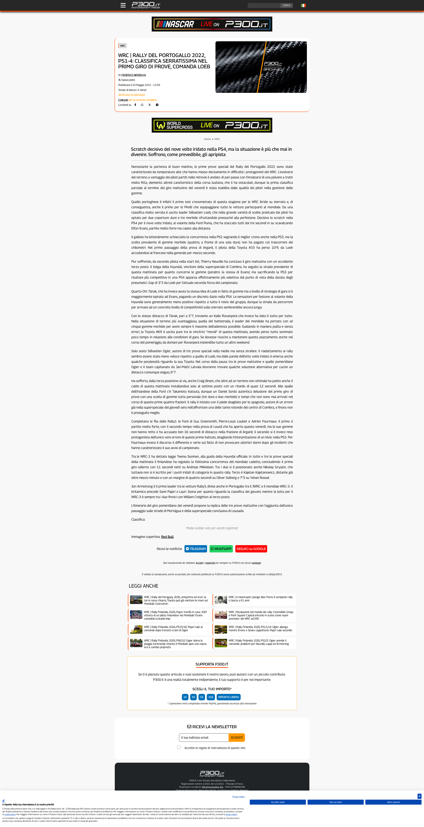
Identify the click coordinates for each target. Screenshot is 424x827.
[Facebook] (135, 105)
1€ (185, 697)
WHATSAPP (223, 549)
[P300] (212, 131)
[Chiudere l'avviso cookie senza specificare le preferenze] (420, 796)
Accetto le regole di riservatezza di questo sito (215, 748)
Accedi (199, 562)
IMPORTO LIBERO (228, 697)
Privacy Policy (239, 796)
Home (207, 139)
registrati (210, 562)
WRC (122, 45)
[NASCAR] (212, 30)
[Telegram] (157, 105)
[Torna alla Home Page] (144, 7)
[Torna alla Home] (212, 777)
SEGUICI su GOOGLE (251, 549)
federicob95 (128, 80)
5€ (201, 697)
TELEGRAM (197, 549)
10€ (210, 697)
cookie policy (10, 814)
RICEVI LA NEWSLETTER (214, 726)
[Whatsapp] (142, 105)
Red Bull (167, 537)
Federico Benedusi (133, 75)
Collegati (123, 99)
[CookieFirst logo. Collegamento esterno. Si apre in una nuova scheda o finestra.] (3, 801)
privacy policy (231, 814)
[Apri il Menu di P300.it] (123, 5)
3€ (193, 697)
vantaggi (256, 562)
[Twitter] (149, 105)
